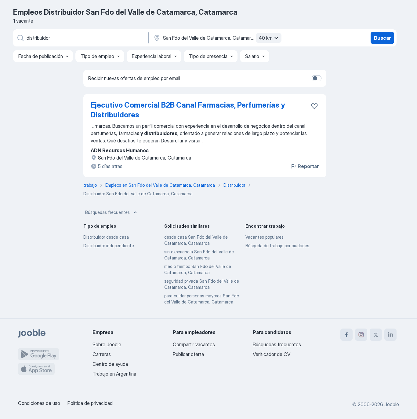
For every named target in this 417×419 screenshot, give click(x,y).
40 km (266, 38)
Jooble (391, 404)
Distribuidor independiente (108, 245)
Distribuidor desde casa (106, 237)
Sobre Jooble (106, 344)
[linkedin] (390, 335)
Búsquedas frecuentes (107, 212)
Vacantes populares (264, 237)
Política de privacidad (90, 403)
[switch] (316, 78)
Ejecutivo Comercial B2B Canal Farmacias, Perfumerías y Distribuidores (188, 110)
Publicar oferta (188, 354)
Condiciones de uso (39, 403)
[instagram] (361, 335)
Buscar (382, 38)
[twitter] (376, 335)
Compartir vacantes (194, 344)
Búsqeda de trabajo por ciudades (277, 245)
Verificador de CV (271, 354)
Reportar (308, 166)
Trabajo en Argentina (114, 374)
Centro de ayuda (110, 364)
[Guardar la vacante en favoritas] (314, 106)
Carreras (101, 354)
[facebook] (346, 335)
